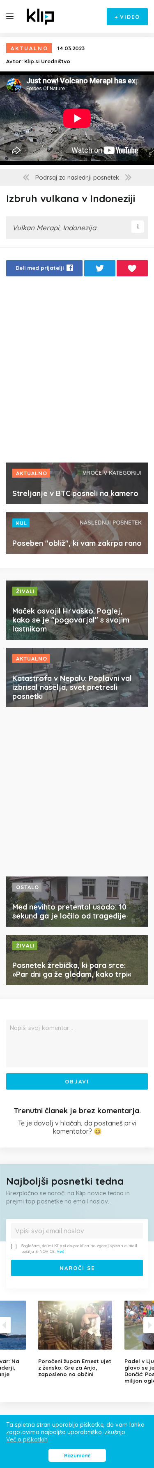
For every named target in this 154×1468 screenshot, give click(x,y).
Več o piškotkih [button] (27, 1439)
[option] (77, 1339)
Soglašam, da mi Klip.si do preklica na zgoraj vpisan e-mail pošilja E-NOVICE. (79, 1248)
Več (60, 1251)
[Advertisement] (77, 371)
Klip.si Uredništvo (47, 61)
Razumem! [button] (77, 1455)
